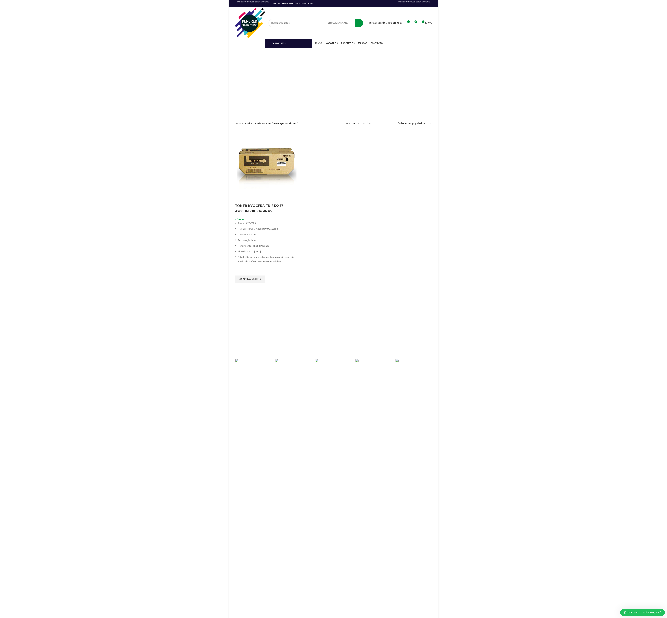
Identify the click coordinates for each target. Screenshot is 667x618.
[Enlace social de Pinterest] (392, 3)
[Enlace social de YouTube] (387, 3)
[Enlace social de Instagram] (383, 3)
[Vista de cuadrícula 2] (379, 123)
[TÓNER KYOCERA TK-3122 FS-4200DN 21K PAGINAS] (266, 163)
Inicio (238, 124)
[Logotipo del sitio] (250, 23)
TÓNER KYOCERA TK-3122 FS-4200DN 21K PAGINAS (260, 208)
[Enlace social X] (378, 3)
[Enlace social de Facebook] (374, 3)
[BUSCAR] (359, 23)
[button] (250, 279)
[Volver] (272, 65)
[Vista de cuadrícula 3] (384, 123)
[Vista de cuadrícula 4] (390, 123)
